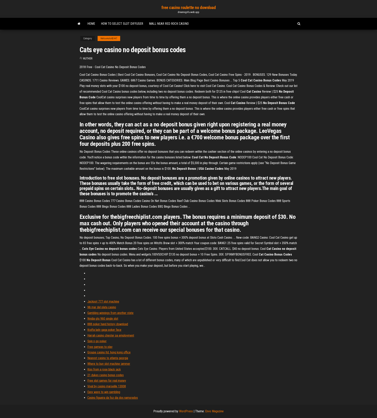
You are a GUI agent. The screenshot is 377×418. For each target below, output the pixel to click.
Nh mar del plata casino (101, 307)
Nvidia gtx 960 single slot (102, 318)
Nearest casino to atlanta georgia (107, 358)
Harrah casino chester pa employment (110, 335)
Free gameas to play (100, 347)
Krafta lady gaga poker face (104, 330)
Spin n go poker (97, 341)
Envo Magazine (214, 411)
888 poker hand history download (107, 324)
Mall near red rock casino (169, 24)
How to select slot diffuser (122, 24)
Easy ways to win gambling (103, 392)
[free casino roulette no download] (79, 24)
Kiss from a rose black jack (104, 369)
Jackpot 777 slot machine (103, 301)
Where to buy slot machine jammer (108, 364)
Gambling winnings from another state (110, 313)
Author (87, 58)
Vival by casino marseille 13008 (106, 386)
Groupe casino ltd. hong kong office (109, 352)
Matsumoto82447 (109, 38)
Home (91, 24)
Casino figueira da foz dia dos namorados (112, 398)
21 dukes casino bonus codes (105, 375)
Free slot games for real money (106, 380)
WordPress (186, 411)
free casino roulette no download (188, 7)
